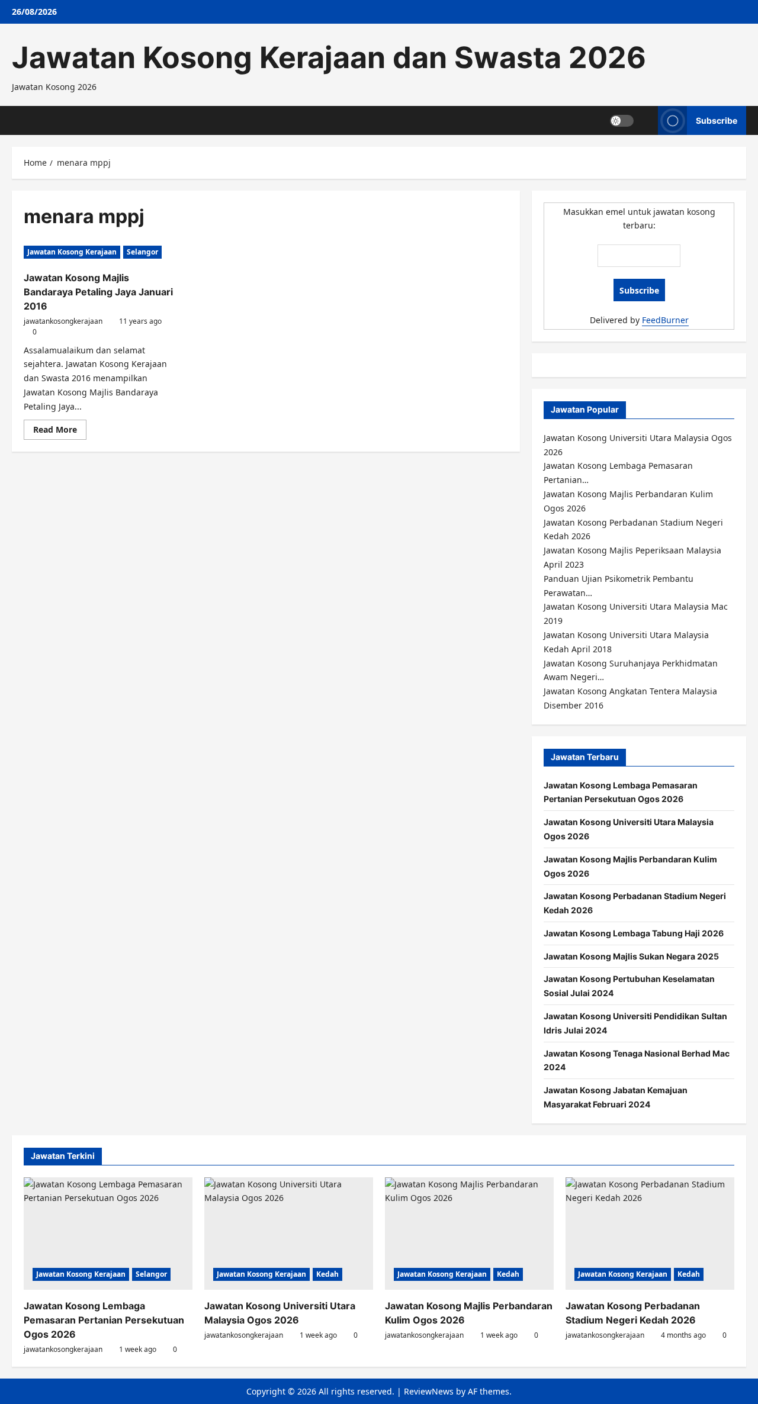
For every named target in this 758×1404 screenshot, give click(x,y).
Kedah (327, 1274)
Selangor (142, 252)
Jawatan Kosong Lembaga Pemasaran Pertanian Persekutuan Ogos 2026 (104, 1320)
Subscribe (716, 120)
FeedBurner (665, 320)
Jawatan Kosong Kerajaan (72, 252)
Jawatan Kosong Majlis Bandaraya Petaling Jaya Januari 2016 (98, 292)
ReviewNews (429, 1391)
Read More (59, 431)
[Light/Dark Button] (622, 120)
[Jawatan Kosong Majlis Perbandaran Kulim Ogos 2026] (469, 1233)
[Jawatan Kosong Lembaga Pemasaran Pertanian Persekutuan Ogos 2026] (108, 1233)
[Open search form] (646, 120)
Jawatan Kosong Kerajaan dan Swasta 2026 (329, 57)
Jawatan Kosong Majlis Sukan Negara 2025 (631, 956)
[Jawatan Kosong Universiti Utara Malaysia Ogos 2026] (288, 1233)
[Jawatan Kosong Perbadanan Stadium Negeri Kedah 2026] (650, 1233)
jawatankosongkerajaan (63, 321)
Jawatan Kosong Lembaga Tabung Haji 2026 (634, 933)
